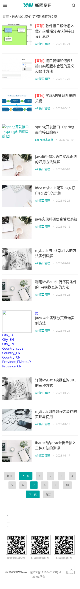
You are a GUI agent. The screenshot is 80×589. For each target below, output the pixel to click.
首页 (6, 16)
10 (67, 485)
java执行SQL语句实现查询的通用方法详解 (56, 159)
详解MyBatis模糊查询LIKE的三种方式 (55, 383)
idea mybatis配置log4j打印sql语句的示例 (55, 190)
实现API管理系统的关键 (55, 98)
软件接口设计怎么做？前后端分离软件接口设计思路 (54, 31)
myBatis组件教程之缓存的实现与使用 (56, 414)
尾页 (48, 494)
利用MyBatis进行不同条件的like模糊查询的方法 (56, 284)
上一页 (26, 476)
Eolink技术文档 (44, 140)
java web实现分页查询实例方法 (54, 320)
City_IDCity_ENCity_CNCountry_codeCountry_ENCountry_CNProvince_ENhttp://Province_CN (16, 350)
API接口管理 (42, 44)
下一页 (33, 494)
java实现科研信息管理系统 (56, 219)
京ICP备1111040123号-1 (45, 572)
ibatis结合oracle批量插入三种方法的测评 (55, 445)
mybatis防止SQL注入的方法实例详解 (55, 253)
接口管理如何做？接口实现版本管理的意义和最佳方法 (54, 66)
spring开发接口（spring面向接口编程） (54, 129)
